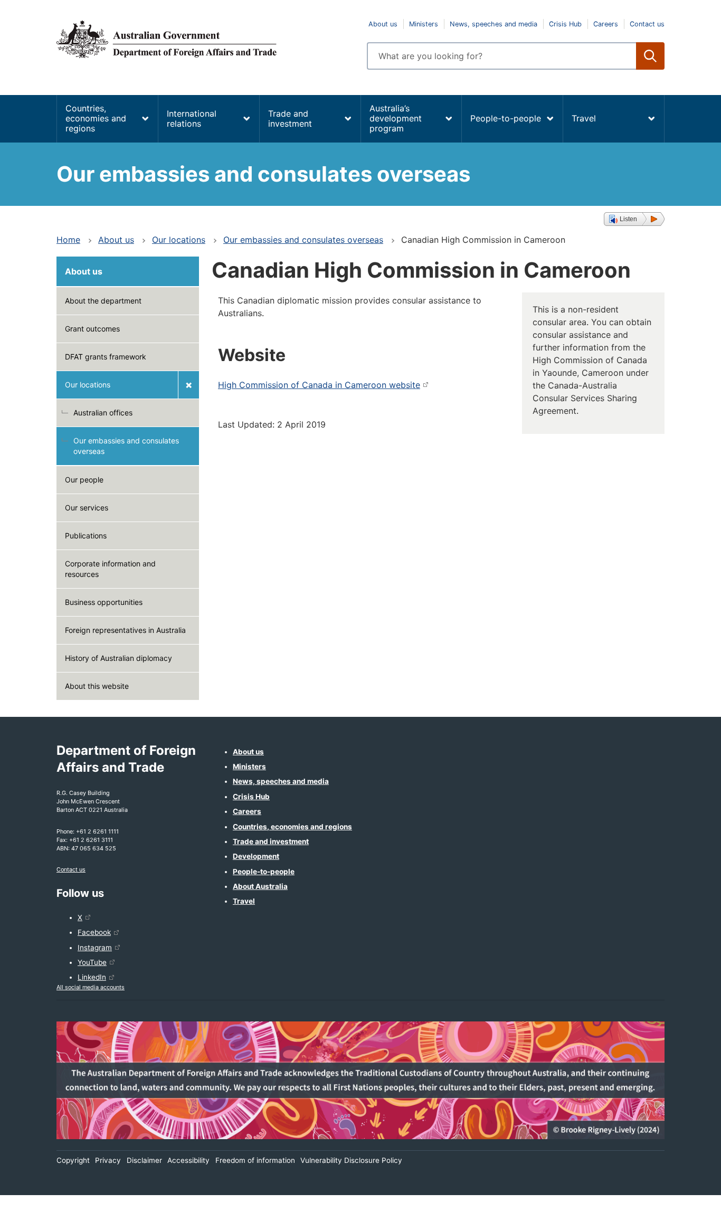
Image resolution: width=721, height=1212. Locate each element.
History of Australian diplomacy (118, 658)
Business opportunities (104, 602)
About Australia (260, 886)
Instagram (95, 947)
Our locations (178, 239)
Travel (584, 118)
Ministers (423, 24)
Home (68, 239)
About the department (103, 300)
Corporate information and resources (110, 569)
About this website (97, 685)
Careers (605, 24)
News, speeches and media (493, 24)
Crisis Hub (565, 24)
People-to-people (505, 118)
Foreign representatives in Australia (125, 630)
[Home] (205, 39)
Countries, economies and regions (95, 118)
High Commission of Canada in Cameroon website (319, 385)
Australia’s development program (395, 118)
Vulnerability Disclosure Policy (351, 1160)
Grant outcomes (92, 328)
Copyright (73, 1160)
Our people (84, 479)
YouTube (92, 962)
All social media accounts (90, 987)
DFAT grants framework (105, 356)
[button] (634, 219)
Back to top (685, 1196)
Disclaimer (144, 1160)
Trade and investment (290, 118)
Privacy (108, 1160)
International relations (191, 118)
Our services (86, 507)
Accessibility (188, 1160)
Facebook (94, 932)
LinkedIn (92, 977)
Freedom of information (255, 1160)
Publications (86, 535)
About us (382, 24)
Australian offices (102, 412)
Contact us (647, 24)
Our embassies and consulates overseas (303, 239)
